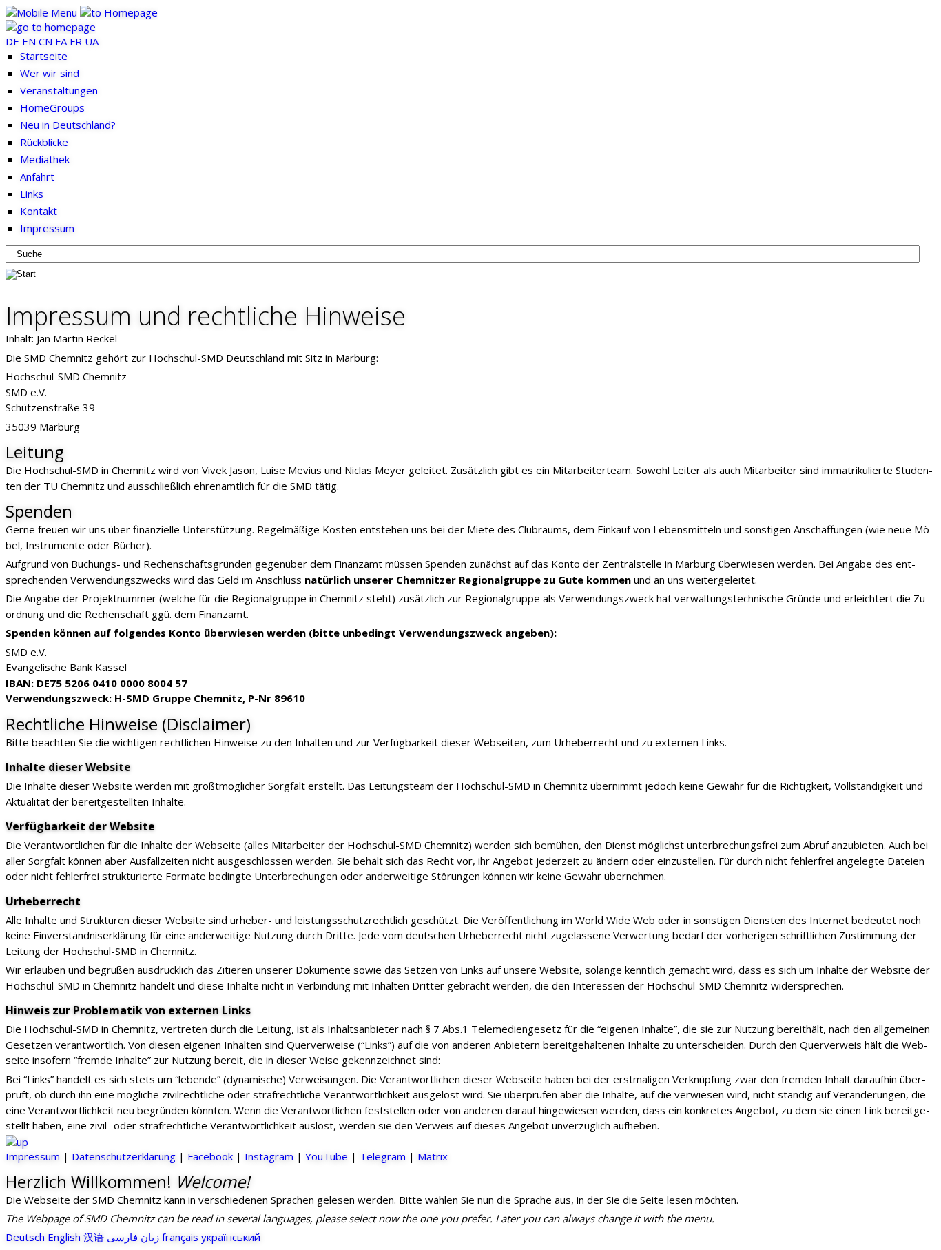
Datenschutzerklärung (124, 1156)
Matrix (432, 1156)
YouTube (326, 1156)
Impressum (33, 1156)
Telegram (383, 1156)
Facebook (210, 1156)
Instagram (269, 1156)
